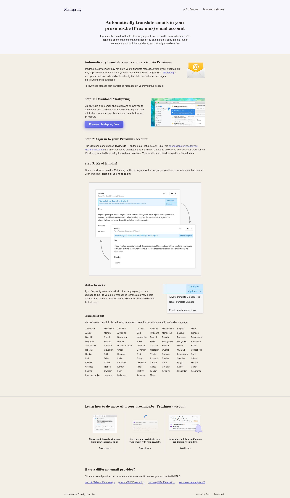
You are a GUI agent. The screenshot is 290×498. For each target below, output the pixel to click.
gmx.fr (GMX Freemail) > (131, 482)
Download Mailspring (213, 9)
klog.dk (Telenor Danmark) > (100, 482)
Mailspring (73, 9)
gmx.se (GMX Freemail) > (161, 482)
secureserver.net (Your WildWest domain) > (202, 482)
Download (219, 494)
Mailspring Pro (202, 494)
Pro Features (191, 9)
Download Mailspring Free (104, 124)
